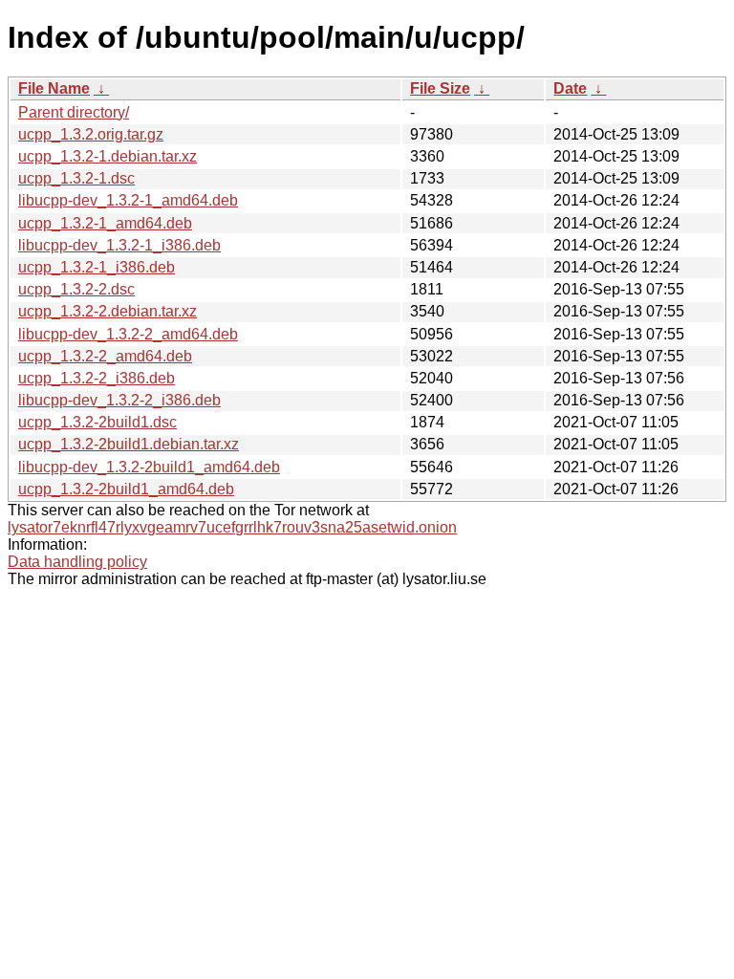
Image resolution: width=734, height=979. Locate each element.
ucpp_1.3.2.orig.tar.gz (90, 134)
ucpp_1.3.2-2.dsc (76, 289)
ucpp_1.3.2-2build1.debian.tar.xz (128, 444)
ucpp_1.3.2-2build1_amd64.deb (126, 489)
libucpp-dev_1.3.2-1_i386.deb (119, 245)
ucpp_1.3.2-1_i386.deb (96, 267)
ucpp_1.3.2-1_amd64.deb (105, 223)
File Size (440, 88)
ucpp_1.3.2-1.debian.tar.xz (107, 156)
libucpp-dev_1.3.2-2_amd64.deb (128, 334)
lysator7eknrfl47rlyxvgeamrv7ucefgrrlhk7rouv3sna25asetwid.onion (232, 527)
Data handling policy (77, 562)
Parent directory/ (73, 112)
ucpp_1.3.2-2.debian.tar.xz (107, 311)
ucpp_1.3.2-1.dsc (76, 178)
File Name (54, 88)
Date (570, 88)
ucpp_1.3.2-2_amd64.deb (105, 356)
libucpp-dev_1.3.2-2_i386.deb (119, 400)
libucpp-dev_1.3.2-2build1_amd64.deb (149, 467)
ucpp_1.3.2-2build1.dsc (97, 422)
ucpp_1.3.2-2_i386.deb (96, 378)
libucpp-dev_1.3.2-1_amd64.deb (128, 200)
